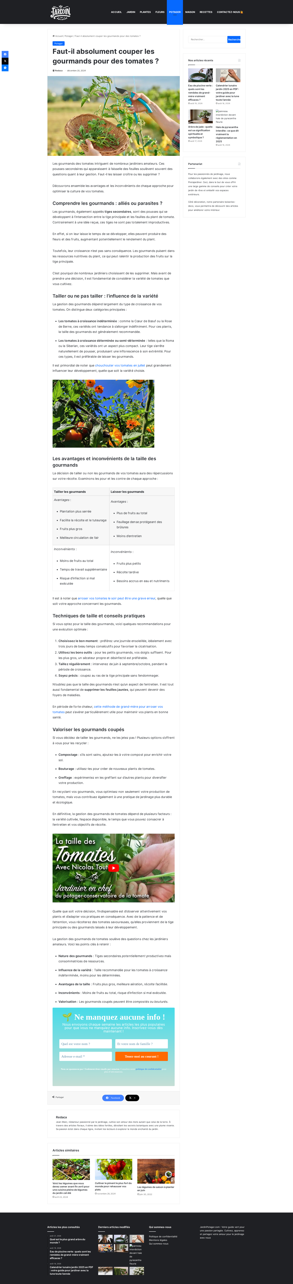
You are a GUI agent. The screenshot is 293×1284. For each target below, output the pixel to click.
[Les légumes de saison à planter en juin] (156, 1171)
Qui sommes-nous (158, 1243)
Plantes (145, 12)
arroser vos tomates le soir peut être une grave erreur (116, 598)
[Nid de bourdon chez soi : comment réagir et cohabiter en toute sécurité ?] (105, 1271)
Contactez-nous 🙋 (230, 12)
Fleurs (159, 12)
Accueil (116, 12)
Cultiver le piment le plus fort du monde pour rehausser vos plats (113, 1186)
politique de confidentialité (149, 1069)
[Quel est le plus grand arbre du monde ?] (105, 1239)
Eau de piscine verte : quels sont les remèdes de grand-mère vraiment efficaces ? (200, 92)
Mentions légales (158, 1240)
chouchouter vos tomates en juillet (120, 365)
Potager (175, 12)
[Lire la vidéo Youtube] (114, 868)
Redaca (59, 70)
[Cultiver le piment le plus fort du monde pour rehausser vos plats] (113, 1169)
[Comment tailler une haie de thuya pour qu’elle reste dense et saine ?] (121, 1271)
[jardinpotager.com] (60, 12)
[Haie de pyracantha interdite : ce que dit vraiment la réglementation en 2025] (228, 116)
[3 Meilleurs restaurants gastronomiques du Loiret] (105, 1248)
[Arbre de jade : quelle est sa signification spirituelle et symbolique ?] (200, 116)
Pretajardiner (195, 182)
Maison (190, 12)
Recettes (206, 12)
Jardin (130, 12)
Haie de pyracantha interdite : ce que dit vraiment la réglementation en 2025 (227, 134)
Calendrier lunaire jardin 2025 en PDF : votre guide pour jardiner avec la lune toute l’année (227, 92)
